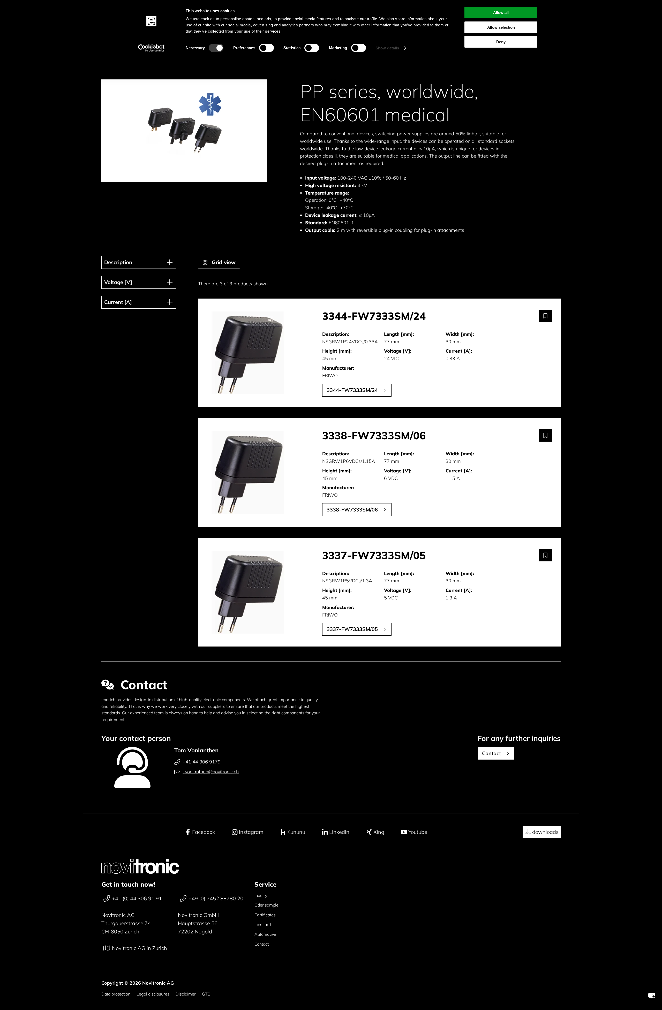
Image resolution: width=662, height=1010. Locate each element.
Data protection (115, 994)
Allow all (501, 12)
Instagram (251, 832)
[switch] (266, 48)
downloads (545, 832)
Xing (378, 832)
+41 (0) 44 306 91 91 (137, 898)
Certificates (265, 914)
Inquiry (260, 895)
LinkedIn (339, 832)
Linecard (262, 924)
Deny (501, 42)
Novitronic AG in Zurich (139, 948)
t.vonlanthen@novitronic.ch (211, 772)
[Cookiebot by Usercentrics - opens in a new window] (151, 48)
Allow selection (501, 27)
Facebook (203, 832)
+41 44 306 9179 (202, 762)
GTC (206, 994)
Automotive (265, 934)
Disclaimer (186, 994)
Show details (387, 48)
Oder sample (266, 905)
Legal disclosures (153, 994)
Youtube (417, 832)
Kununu (296, 832)
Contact (261, 944)
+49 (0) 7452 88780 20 (216, 898)
